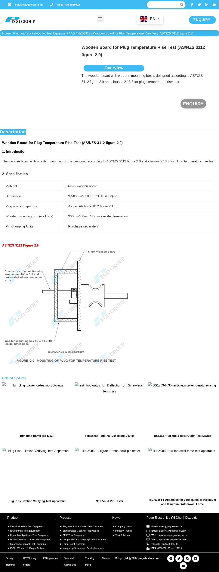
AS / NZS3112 (80, 33)
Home (6, 33)
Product (12, 517)
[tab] (13, 132)
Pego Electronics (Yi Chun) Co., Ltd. (171, 517)
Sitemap (106, 558)
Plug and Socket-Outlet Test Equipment (40, 33)
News (116, 517)
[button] (100, 18)
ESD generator (51, 558)
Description (13, 132)
